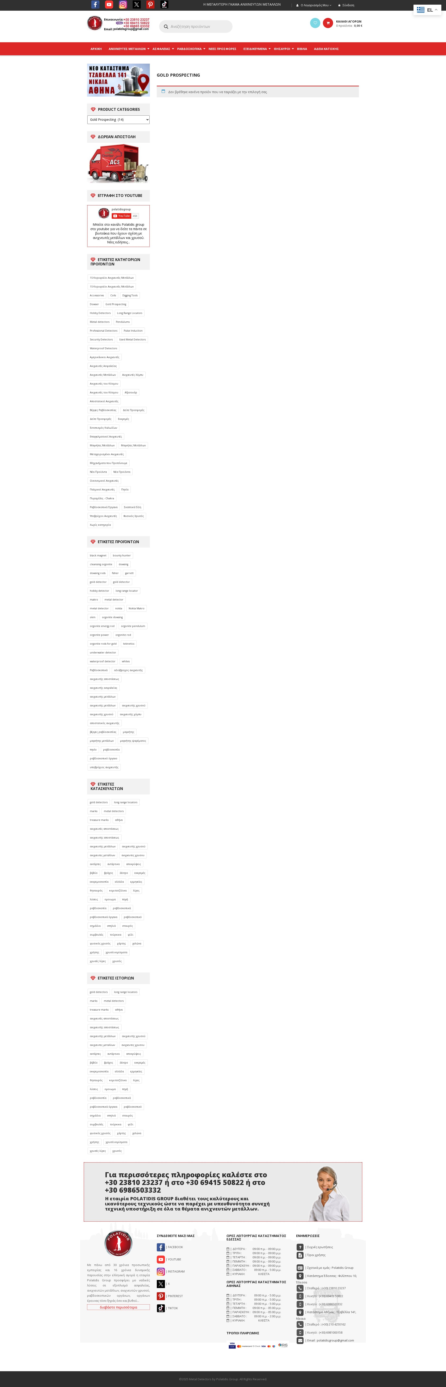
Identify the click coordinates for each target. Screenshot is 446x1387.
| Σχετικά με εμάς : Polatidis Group (329, 1268)
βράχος (108, 873)
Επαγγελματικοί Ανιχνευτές (106, 436)
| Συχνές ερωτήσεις (318, 1247)
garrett (129, 573)
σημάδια (95, 925)
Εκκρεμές (123, 419)
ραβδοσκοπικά (122, 908)
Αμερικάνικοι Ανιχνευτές (104, 357)
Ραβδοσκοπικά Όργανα (104, 507)
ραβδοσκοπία (111, 749)
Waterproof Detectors (103, 348)
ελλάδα (119, 881)
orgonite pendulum (133, 626)
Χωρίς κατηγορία (100, 524)
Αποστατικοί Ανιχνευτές (104, 401)
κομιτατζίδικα (118, 890)
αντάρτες (95, 864)
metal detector (114, 599)
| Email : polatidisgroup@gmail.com (329, 1340)
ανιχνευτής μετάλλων (102, 696)
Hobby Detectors (100, 313)
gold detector (98, 582)
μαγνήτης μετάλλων (102, 740)
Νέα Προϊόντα (98, 471)
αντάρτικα (113, 864)
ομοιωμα (110, 899)
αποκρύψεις (133, 864)
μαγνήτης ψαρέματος (133, 740)
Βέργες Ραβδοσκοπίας (103, 410)
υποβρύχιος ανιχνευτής (104, 767)
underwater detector (103, 652)
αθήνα (119, 820)
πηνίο (93, 749)
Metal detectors (99, 321)
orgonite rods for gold (103, 643)
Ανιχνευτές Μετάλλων (103, 374)
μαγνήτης (128, 732)
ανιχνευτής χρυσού (133, 705)
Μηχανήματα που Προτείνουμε (108, 463)
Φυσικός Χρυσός (134, 516)
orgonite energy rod (102, 626)
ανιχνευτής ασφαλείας (103, 687)
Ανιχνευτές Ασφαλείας (103, 366)
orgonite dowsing (112, 617)
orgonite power (99, 634)
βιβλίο (94, 873)
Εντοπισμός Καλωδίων (103, 427)
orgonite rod (123, 634)
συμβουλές (96, 934)
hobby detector (99, 590)
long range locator (127, 590)
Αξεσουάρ (131, 392)
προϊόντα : (349, 25)
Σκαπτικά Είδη (132, 507)
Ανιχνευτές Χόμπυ (132, 374)
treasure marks (99, 820)
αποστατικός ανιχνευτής (104, 723)
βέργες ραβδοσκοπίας (103, 732)
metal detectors (114, 811)
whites (126, 661)
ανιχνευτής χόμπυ (130, 714)
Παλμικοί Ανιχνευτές (102, 489)
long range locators (125, 802)
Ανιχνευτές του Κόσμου (104, 383)
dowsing (123, 564)
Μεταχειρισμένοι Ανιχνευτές (107, 454)
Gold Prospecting (115, 304)
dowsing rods (97, 573)
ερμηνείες (136, 881)
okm (92, 617)
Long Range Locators (129, 313)
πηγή (125, 899)
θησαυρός (96, 890)
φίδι (130, 934)
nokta (118, 608)
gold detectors (99, 802)
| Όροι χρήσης (314, 1255)
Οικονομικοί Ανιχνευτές (104, 480)
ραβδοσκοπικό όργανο (103, 758)
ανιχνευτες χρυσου (132, 855)
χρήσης (94, 952)
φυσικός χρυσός (100, 943)
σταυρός (127, 925)
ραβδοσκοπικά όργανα (103, 917)
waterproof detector (102, 661)
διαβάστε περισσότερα (118, 1307)
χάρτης (121, 943)
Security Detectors (101, 339)
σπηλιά (111, 925)
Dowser (94, 304)
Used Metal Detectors (132, 339)
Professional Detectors (103, 330)
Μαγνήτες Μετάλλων (102, 445)
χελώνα (136, 943)
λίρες (136, 890)
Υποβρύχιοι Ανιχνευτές (103, 516)
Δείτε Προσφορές (133, 410)
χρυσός (117, 961)
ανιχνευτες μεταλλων (102, 855)
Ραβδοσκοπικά (99, 670)
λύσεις (94, 899)
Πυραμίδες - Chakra (102, 498)
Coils (113, 295)
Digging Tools (130, 295)
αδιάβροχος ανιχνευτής (128, 670)
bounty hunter (122, 555)
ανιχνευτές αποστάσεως (104, 828)
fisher (115, 573)
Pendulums (123, 321)
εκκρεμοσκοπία (99, 881)
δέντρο (124, 873)
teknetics (128, 643)
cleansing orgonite (101, 564)
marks (93, 811)
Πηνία (124, 489)
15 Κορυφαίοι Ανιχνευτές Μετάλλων (112, 277)
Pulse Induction (133, 330)
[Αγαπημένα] (315, 23)
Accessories (97, 295)
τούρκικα (115, 934)
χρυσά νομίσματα (116, 952)
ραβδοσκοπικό (133, 917)
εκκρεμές (139, 873)
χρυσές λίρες (98, 961)
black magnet (98, 555)
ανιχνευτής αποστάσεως (104, 679)
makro (94, 599)
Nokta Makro (136, 608)
